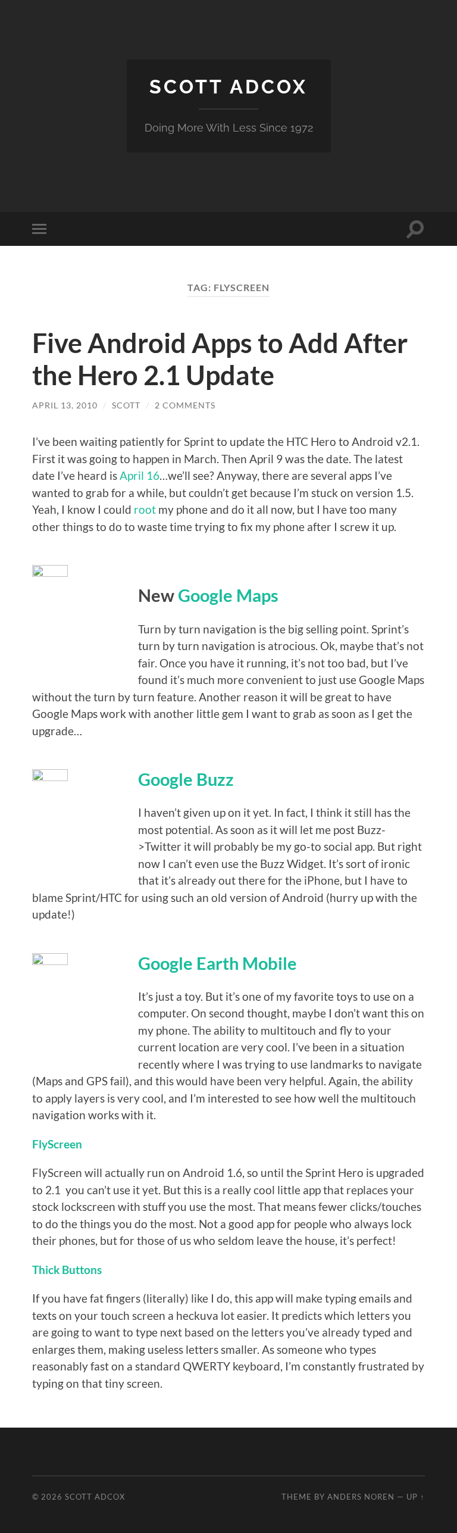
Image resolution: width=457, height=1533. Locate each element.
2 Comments (185, 405)
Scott (126, 405)
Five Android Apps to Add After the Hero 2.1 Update (220, 359)
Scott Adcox (228, 87)
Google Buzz (186, 779)
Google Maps (228, 595)
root (145, 509)
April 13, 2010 (65, 405)
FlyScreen (57, 1144)
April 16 (139, 475)
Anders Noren (361, 1496)
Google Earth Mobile (217, 963)
